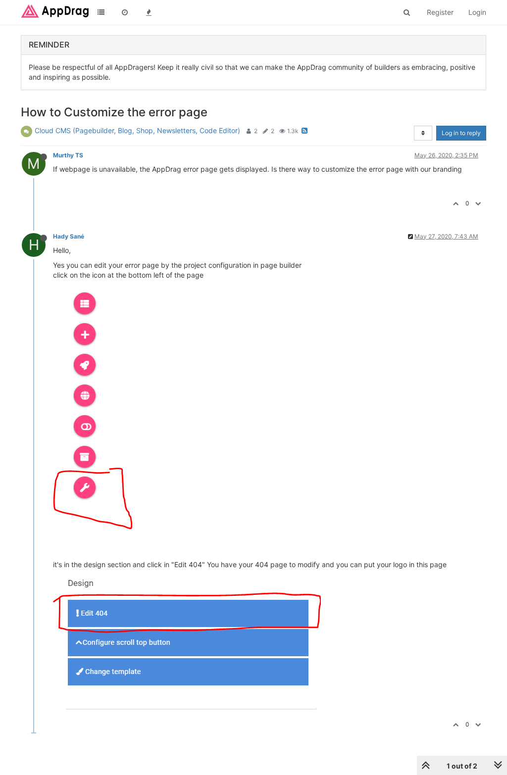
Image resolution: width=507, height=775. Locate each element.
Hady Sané (68, 236)
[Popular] (148, 12)
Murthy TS (68, 155)
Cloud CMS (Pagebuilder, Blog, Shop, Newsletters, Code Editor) (137, 130)
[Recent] (125, 12)
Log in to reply (461, 133)
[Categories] (101, 12)
